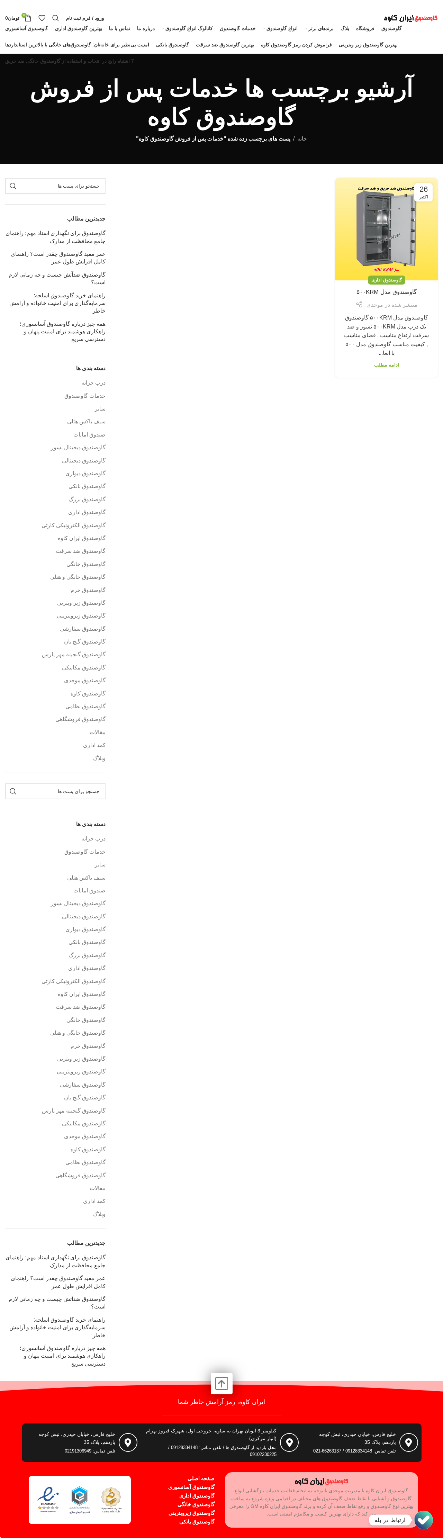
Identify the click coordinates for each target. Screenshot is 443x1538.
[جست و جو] (56, 18)
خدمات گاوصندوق (85, 396)
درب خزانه (93, 383)
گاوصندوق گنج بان (85, 642)
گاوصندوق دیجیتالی (84, 461)
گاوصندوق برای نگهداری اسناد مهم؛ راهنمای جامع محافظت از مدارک (56, 237)
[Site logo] (411, 17)
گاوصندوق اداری (386, 279)
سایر (100, 409)
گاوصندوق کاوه (88, 693)
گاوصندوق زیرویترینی (81, 616)
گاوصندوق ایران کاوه (82, 538)
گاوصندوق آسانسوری (191, 1487)
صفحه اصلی (201, 1478)
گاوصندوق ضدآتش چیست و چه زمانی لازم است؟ (57, 278)
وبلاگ (99, 758)
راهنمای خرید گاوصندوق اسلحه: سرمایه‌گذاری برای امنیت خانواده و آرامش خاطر (57, 303)
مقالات (98, 732)
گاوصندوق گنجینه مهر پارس (74, 654)
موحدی (375, 305)
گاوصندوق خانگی (86, 564)
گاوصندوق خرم (88, 590)
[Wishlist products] (42, 18)
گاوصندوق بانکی (87, 486)
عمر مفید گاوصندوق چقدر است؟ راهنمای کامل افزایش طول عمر (58, 257)
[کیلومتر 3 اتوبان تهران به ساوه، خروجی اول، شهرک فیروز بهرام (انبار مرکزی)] (289, 1442)
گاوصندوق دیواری (85, 473)
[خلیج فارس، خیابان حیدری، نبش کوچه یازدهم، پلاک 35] (408, 1442)
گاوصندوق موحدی (85, 680)
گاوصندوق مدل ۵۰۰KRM (386, 292)
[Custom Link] (423, 1520)
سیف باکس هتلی (86, 421)
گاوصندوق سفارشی (83, 629)
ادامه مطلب (386, 365)
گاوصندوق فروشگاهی (80, 719)
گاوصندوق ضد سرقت (81, 551)
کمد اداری (94, 745)
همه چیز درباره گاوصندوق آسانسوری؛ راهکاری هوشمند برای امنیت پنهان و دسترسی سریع (63, 331)
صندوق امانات (89, 435)
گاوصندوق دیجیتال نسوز (78, 447)
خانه (302, 139)
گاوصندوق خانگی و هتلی (78, 577)
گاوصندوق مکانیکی (84, 668)
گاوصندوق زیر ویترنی (81, 603)
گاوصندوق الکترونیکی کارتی (74, 525)
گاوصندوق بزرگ (87, 499)
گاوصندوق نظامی (85, 706)
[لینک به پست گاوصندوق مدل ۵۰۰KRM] (386, 229)
